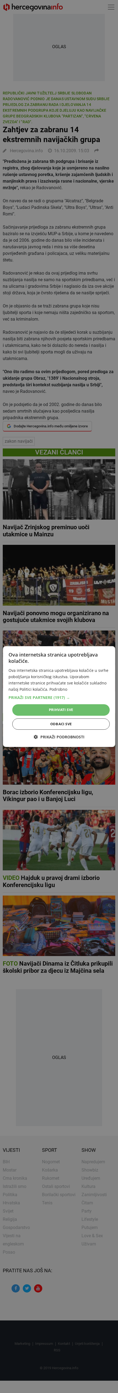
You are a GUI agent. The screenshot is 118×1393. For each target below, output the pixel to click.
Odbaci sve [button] (61, 723)
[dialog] (59, 696)
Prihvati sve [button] (61, 709)
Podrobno (58, 689)
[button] (59, 697)
